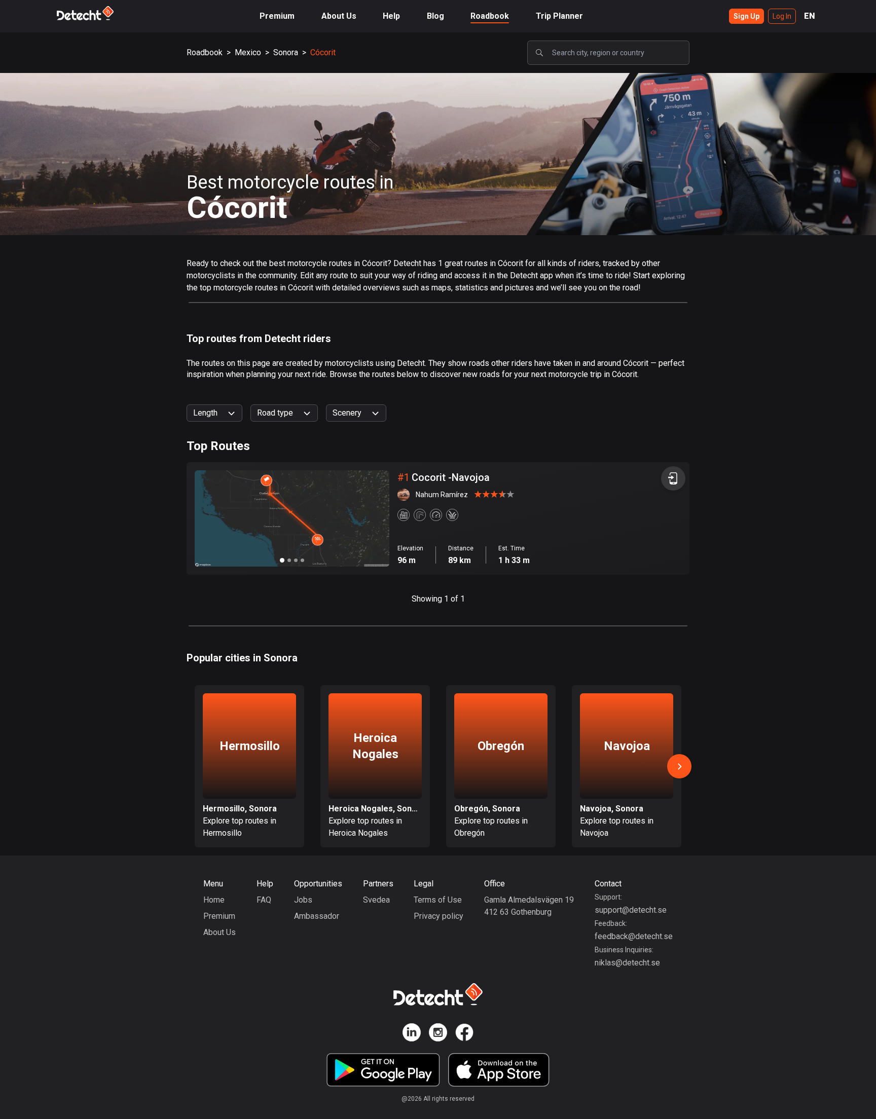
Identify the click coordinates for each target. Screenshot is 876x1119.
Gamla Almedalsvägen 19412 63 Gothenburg (529, 906)
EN (809, 16)
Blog (435, 16)
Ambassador (316, 916)
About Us (338, 16)
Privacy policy (438, 916)
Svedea (376, 900)
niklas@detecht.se (627, 962)
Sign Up (746, 16)
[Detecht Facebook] (464, 1034)
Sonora (285, 52)
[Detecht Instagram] (438, 1034)
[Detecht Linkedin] (412, 1034)
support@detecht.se (631, 910)
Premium (277, 16)
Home (214, 900)
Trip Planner (559, 16)
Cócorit (323, 52)
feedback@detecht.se (634, 936)
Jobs (303, 900)
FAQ (264, 900)
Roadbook (489, 16)
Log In (782, 16)
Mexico (248, 52)
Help (391, 16)
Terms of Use (438, 900)
